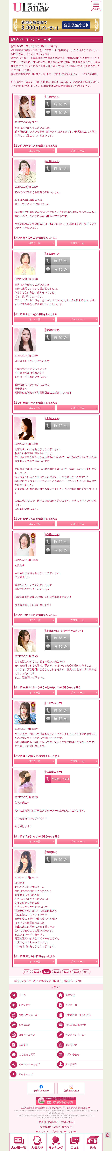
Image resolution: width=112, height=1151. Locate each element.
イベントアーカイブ (29, 1064)
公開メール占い (27, 1034)
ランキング (71, 1044)
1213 (56, 971)
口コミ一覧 (34, 150)
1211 (36, 971)
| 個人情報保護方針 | (49, 1122)
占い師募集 (71, 1064)
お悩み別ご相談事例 (75, 1024)
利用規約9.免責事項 (60, 86)
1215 (76, 971)
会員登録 (70, 995)
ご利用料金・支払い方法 (78, 1015)
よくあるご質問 (27, 1054)
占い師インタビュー (75, 1034)
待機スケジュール (28, 1015)
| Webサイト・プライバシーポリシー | (56, 1131)
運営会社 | (67, 1127)
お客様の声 (24, 1024)
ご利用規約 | (68, 1122)
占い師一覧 (71, 1005)
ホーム (22, 995)
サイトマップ (26, 1074)
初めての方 (24, 1005)
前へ (26, 971)
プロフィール (77, 150)
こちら (73, 1108)
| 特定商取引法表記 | (50, 1127)
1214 (66, 971)
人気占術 (23, 1044)
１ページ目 (52, 74)
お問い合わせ (72, 1054)
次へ (86, 971)
